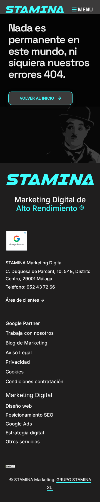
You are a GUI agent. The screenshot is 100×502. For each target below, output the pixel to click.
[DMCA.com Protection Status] (10, 466)
